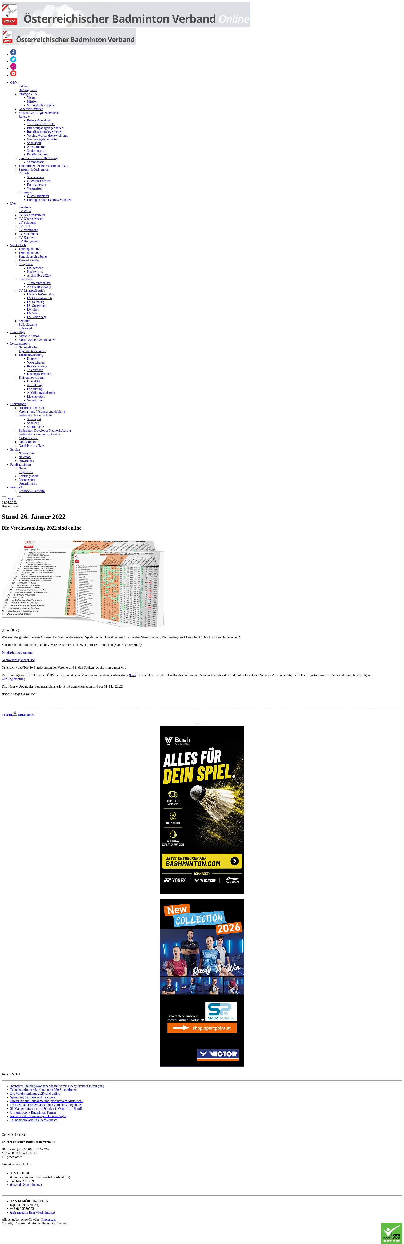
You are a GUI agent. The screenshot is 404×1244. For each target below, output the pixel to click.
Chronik (24, 173)
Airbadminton (36, 147)
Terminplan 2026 (30, 249)
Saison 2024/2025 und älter (37, 339)
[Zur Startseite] (126, 26)
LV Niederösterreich (32, 215)
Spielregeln (26, 328)
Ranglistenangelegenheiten (44, 131)
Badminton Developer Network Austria (45, 430)
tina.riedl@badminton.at (26, 1184)
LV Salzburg (27, 222)
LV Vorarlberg (28, 230)
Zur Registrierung (13, 679)
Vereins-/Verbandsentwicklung (47, 135)
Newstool (25, 457)
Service (15, 449)
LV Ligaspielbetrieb (32, 290)
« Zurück (7, 714)
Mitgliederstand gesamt (17, 652)
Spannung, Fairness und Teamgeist (33, 1097)
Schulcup (33, 423)
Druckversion (25, 714)
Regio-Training (37, 366)
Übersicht (33, 381)
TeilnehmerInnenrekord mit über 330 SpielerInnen (43, 1089)
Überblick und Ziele (32, 408)
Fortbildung (35, 389)
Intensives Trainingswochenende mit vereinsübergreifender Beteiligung (57, 1086)
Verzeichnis (34, 400)
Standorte (25, 207)
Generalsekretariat (31, 109)
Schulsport (34, 143)
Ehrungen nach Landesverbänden (49, 200)
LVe (13, 203)
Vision (31, 97)
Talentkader (35, 370)
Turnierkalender (29, 260)
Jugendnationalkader (32, 351)
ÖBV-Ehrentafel (38, 196)
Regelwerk (26, 472)
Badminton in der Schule (35, 415)
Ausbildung (35, 385)
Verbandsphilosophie (41, 105)
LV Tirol (24, 226)
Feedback (16, 487)
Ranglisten (26, 264)
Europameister (36, 184)
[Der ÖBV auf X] (13, 61)
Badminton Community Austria (39, 434)
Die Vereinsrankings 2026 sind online (35, 1093)
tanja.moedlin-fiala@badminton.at (32, 1212)
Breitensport (18, 404)
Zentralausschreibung (33, 256)
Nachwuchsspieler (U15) (18, 660)
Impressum (48, 1219)
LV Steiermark (28, 234)
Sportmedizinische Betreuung (38, 158)
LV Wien (25, 211)
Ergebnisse (26, 279)
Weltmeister (35, 188)
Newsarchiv (27, 453)
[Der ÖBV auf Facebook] (13, 54)
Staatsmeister (35, 177)
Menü (11, 499)
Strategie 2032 (28, 94)
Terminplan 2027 (30, 252)
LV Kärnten (27, 237)
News (22, 468)
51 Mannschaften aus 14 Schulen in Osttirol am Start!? (46, 1108)
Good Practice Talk (31, 445)
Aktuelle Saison (29, 336)
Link (133, 675)
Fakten (23, 86)
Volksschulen (36, 362)
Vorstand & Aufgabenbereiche (39, 113)
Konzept (32, 358)
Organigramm (28, 90)
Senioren (24, 321)
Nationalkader (28, 347)
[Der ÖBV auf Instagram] (13, 68)
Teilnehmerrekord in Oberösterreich (33, 1120)
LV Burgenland (29, 241)
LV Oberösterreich (31, 218)
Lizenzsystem (36, 396)
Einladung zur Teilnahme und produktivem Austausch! (46, 1101)
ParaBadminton (37, 154)
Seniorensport (36, 150)
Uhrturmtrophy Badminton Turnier (33, 1112)
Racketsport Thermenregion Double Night (38, 1116)
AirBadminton (28, 438)
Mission (32, 101)
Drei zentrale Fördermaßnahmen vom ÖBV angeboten (46, 1105)
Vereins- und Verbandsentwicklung (42, 411)
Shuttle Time (35, 426)
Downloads (26, 461)
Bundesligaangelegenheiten (45, 128)
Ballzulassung (28, 324)
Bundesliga (17, 332)
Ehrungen (25, 192)
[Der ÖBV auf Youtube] (13, 75)
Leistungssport (19, 343)
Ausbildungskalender (41, 392)
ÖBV (13, 82)
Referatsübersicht (38, 120)
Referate (24, 116)
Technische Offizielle (41, 124)
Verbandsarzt (35, 162)
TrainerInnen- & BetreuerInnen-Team (43, 165)
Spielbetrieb (18, 245)
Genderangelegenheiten (42, 139)
